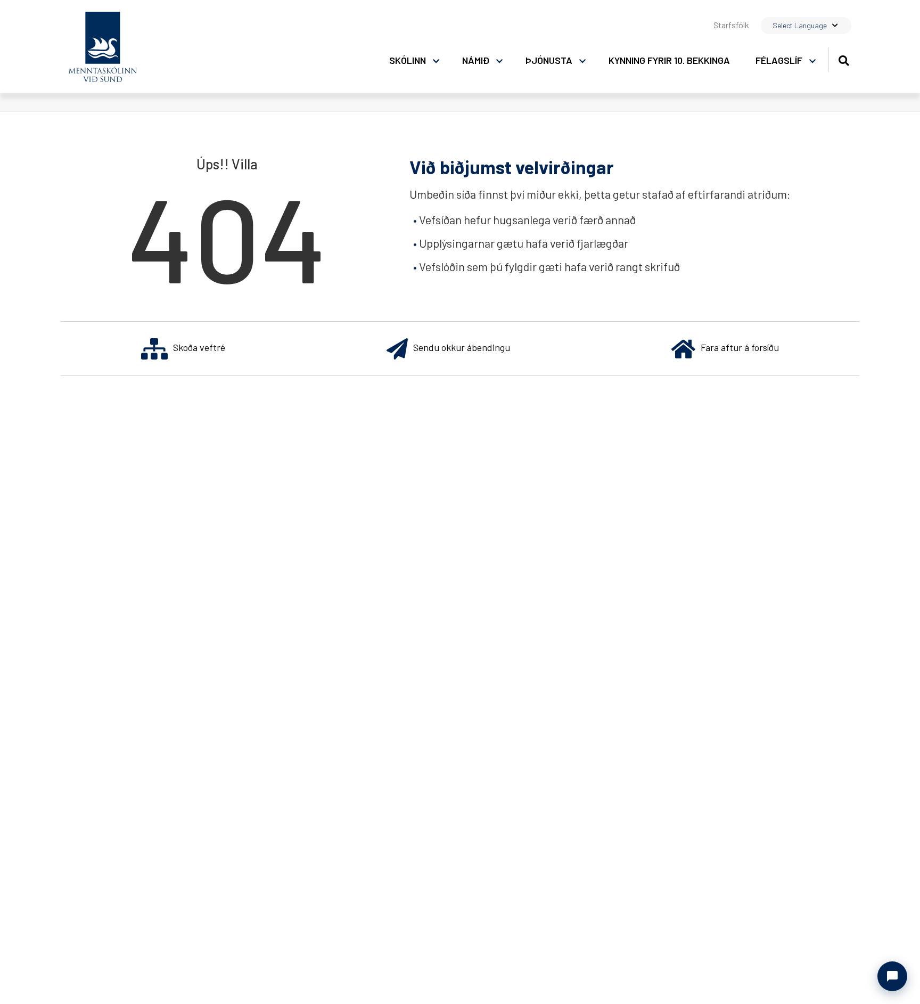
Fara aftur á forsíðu (740, 347)
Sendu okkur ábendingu (461, 347)
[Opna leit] (843, 59)
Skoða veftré (199, 347)
